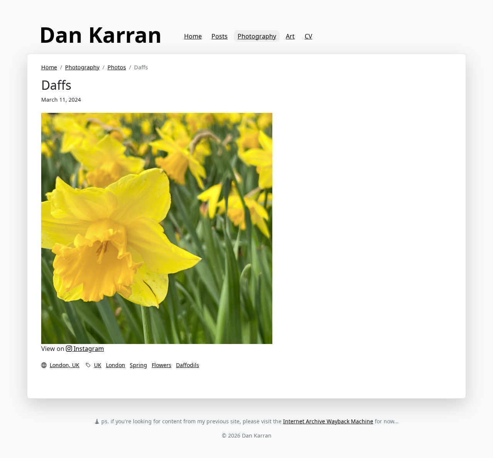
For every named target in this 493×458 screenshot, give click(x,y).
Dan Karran (100, 34)
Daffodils (187, 365)
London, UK (64, 365)
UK (97, 365)
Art (290, 36)
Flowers (161, 365)
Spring (138, 365)
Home (193, 36)
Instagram (88, 348)
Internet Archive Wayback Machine (328, 421)
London (115, 365)
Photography (257, 36)
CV (308, 36)
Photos (116, 67)
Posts (219, 36)
